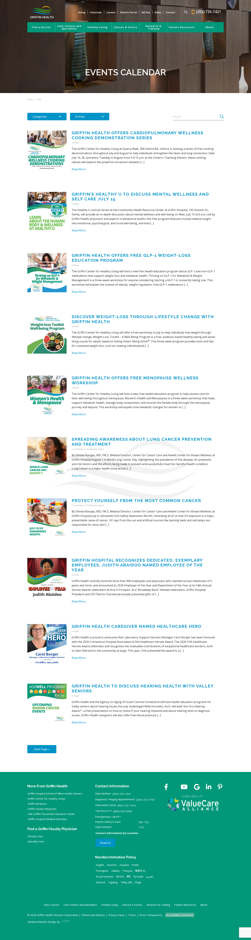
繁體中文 (140, 870)
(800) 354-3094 (122, 811)
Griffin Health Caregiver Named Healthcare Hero (136, 626)
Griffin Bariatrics (37, 803)
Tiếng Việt (126, 882)
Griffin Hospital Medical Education (47, 819)
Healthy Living (97, 27)
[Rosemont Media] (65, 921)
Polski (135, 865)
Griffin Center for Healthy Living (46, 798)
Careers (110, 12)
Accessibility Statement (179, 915)
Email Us (105, 843)
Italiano (115, 870)
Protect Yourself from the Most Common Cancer (136, 500)
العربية (149, 876)
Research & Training (153, 27)
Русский (138, 876)
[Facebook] (166, 787)
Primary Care (35, 836)
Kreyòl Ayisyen (104, 876)
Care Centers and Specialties (69, 27)
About (209, 27)
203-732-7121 (144, 824)
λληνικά (100, 882)
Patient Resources (181, 27)
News (158, 12)
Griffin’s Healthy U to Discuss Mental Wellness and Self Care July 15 (140, 197)
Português (102, 870)
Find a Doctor (41, 27)
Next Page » (42, 749)
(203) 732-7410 (126, 805)
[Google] (197, 787)
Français (127, 870)
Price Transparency (151, 915)
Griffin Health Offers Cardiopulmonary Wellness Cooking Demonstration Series (138, 135)
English (100, 865)
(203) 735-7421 (121, 793)
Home (30, 99)
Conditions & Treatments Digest (89, 449)
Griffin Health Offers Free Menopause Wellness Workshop (135, 380)
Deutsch (112, 865)
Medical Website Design (42, 921)
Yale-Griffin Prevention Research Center (51, 814)
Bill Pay (146, 12)
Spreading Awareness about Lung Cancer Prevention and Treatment (142, 442)
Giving (81, 12)
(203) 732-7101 (145, 799)
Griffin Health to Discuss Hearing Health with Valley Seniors (143, 688)
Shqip (138, 882)
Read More (79, 169)
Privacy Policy (116, 915)
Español (124, 865)
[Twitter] (174, 787)
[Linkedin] (209, 787)
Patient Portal (128, 12)
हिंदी (128, 876)
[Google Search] (184, 12)
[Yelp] (220, 787)
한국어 (120, 876)
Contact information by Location (116, 833)
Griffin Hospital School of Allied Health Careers (55, 793)
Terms (132, 915)
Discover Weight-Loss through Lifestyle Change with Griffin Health (143, 319)
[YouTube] (184, 787)
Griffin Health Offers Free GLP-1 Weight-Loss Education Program (131, 258)
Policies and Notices (93, 915)
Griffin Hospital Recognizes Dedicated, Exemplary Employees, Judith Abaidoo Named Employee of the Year (137, 565)
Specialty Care (36, 841)
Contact (170, 12)
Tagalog (112, 882)
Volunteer (96, 12)
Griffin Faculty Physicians (42, 808)
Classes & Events (125, 27)
